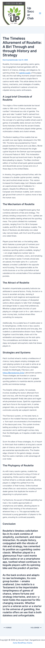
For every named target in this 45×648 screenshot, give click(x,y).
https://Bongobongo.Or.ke (13, 373)
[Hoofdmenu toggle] (40, 13)
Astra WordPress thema (22, 643)
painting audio (25, 73)
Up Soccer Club (30, 13)
